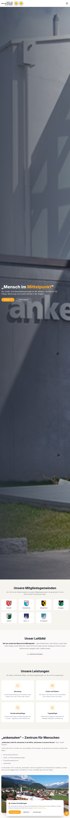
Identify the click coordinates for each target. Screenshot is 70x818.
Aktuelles (7, 299)
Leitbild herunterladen (36, 654)
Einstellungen (37, 812)
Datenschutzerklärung (39, 808)
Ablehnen (26, 812)
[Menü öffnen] (67, 3)
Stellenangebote (24, 299)
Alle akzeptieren (15, 812)
